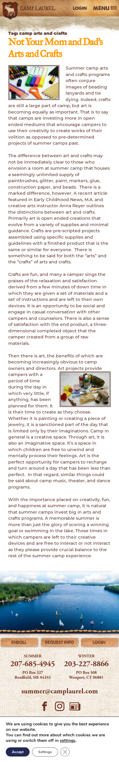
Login (80, 8)
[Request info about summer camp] (60, 643)
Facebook (44, 708)
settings (67, 740)
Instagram (59, 708)
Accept (17, 751)
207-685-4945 (32, 664)
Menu (101, 8)
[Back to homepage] (30, 8)
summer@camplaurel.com (59, 691)
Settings (45, 751)
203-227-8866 (86, 664)
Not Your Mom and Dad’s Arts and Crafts (55, 48)
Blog (74, 708)
